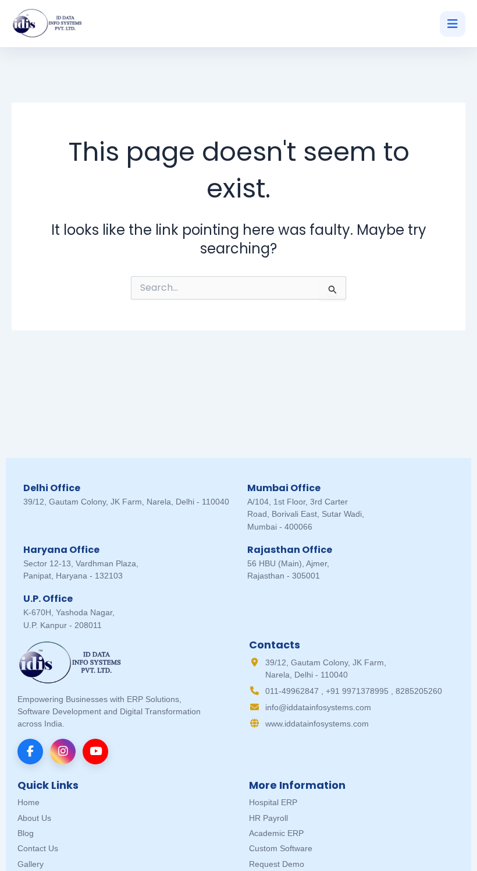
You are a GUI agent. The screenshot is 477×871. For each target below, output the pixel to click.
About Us (34, 818)
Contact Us (37, 848)
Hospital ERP (273, 802)
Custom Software (280, 848)
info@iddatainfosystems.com (318, 707)
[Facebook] (30, 751)
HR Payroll (268, 818)
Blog (25, 833)
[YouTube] (95, 751)
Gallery (30, 864)
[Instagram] (63, 751)
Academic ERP (276, 833)
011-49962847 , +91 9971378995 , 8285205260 (353, 691)
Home (28, 802)
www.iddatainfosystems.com (317, 723)
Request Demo (276, 864)
